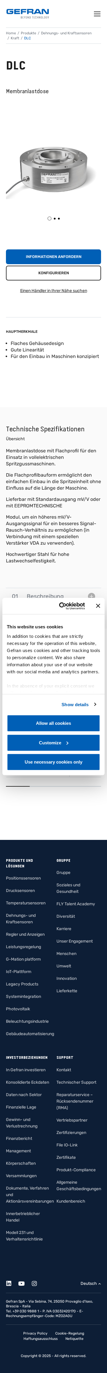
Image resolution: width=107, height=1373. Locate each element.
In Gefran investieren (25, 1069)
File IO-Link (67, 1145)
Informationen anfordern (53, 256)
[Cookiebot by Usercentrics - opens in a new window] (62, 606)
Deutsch (89, 1283)
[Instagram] (38, 1282)
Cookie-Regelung (69, 1333)
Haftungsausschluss (40, 1339)
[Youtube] (25, 1282)
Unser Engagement (74, 941)
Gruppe (63, 872)
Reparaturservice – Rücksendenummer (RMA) (74, 1101)
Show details (75, 704)
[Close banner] (98, 606)
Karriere (63, 928)
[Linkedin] (12, 1282)
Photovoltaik (18, 1008)
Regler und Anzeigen (25, 934)
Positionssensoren (23, 878)
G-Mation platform (23, 959)
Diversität (65, 916)
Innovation (66, 978)
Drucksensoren (20, 890)
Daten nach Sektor (24, 1094)
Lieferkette (66, 990)
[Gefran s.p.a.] (27, 14)
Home (11, 33)
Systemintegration (23, 996)
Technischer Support (76, 1082)
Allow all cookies (53, 723)
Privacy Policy (35, 1333)
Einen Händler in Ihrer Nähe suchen (53, 290)
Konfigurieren (53, 273)
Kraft (15, 38)
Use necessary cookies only (53, 761)
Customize (50, 742)
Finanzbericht (19, 1138)
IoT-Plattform (18, 971)
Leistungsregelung (23, 946)
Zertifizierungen (71, 1132)
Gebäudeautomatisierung (30, 1033)
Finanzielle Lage (21, 1107)
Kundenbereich (70, 1201)
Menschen (66, 953)
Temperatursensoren (25, 903)
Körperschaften (21, 1163)
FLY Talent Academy (75, 903)
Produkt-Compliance (76, 1169)
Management (18, 1150)
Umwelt (63, 966)
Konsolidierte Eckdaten (27, 1082)
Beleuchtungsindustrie (27, 1021)
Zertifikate (66, 1157)
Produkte (28, 33)
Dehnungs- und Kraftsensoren (66, 33)
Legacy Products (22, 984)
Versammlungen (21, 1175)
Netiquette (74, 1339)
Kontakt (63, 1069)
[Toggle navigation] (97, 13)
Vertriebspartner (71, 1120)
